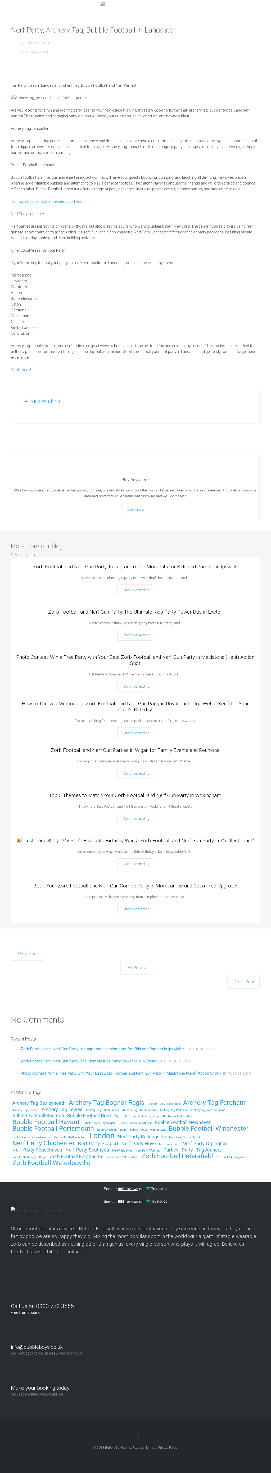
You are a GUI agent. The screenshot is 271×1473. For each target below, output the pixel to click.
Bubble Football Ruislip (112, 1129)
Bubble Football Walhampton (148, 1129)
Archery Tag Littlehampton (102, 1110)
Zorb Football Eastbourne (76, 1156)
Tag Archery (209, 1150)
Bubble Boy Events (118, 1447)
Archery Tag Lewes (62, 1109)
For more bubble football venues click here (46, 201)
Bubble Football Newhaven (183, 1122)
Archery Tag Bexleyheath (39, 1103)
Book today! (21, 370)
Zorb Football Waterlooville (51, 1163)
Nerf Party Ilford (169, 1144)
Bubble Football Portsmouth (53, 1128)
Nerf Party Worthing (148, 1150)
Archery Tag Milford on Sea (139, 1110)
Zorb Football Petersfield (177, 1156)
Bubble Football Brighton (38, 1115)
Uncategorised (37, 51)
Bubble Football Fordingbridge (141, 1116)
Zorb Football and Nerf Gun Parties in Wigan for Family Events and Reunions (135, 750)
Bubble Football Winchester (209, 1128)
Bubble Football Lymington (99, 1123)
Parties (171, 1150)
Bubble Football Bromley (93, 1115)
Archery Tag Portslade (174, 1110)
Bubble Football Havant (45, 1122)
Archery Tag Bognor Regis (106, 1102)
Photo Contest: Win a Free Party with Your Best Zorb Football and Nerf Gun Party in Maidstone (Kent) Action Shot (135, 660)
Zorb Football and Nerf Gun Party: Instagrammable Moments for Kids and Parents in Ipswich (135, 567)
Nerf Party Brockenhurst (184, 1137)
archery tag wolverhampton (208, 1110)
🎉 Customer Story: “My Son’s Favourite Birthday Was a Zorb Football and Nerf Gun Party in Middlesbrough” (135, 840)
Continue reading (137, 590)
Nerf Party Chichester (43, 1143)
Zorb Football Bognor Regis (29, 1157)
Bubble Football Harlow (177, 1116)
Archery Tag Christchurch (164, 1104)
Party (187, 1150)
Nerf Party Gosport (98, 1143)
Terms (150, 1447)
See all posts (23, 554)
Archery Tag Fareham (214, 1102)
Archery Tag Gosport (25, 1110)
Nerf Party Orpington (205, 1143)
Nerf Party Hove (138, 1143)
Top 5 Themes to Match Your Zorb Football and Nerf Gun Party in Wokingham (135, 795)
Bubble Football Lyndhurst (135, 1123)
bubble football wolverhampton (31, 1137)
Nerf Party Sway (122, 1150)
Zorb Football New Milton (122, 1157)
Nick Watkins (45, 401)
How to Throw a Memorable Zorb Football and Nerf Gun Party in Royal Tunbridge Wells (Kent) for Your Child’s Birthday (135, 707)
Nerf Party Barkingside (142, 1136)
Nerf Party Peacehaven (37, 1150)
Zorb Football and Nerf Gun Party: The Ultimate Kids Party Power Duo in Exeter (135, 612)
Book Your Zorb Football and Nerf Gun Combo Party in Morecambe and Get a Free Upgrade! (135, 886)
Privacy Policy (167, 1447)
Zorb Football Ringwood (231, 1157)
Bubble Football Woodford (70, 1137)
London (102, 1136)
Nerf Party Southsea (87, 1150)
